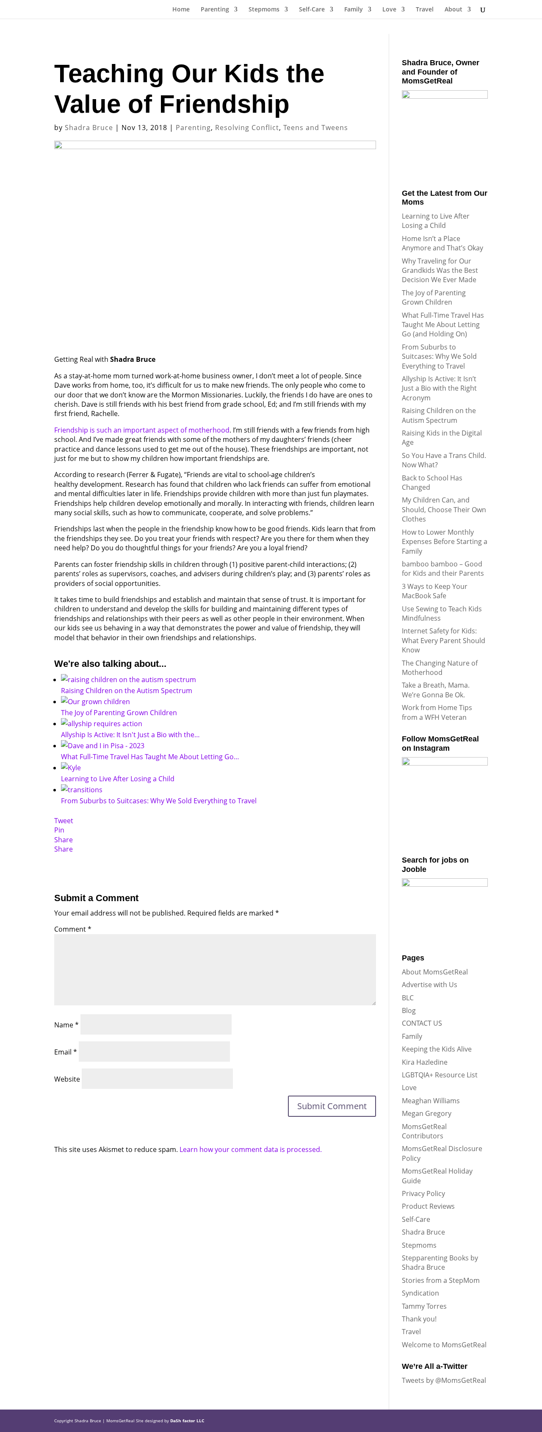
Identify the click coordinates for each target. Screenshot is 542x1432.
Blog (409, 1010)
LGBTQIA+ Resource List (440, 1075)
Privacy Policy (423, 1193)
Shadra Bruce (89, 127)
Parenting (215, 9)
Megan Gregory (426, 1113)
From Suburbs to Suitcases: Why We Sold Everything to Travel (439, 356)
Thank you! (419, 1319)
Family (353, 9)
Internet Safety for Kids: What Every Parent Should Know (443, 640)
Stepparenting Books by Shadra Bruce (440, 1262)
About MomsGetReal (435, 972)
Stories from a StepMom (441, 1280)
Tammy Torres (424, 1306)
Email (65, 1052)
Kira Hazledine (425, 1062)
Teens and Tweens (315, 127)
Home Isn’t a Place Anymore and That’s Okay (442, 243)
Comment (72, 929)
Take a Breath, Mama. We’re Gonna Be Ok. (436, 689)
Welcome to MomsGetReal (444, 1344)
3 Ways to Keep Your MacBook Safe (434, 591)
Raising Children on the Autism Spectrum (439, 415)
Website (67, 1079)
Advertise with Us (429, 984)
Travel (425, 9)
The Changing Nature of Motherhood (440, 667)
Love (389, 9)
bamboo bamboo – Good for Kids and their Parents (443, 568)
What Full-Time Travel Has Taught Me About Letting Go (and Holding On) (443, 325)
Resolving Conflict (247, 127)
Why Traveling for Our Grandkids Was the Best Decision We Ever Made (440, 270)
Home (181, 9)
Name (66, 1025)
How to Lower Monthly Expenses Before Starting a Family (444, 541)
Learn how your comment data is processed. (251, 1149)
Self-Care (312, 9)
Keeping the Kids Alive (437, 1049)
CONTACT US (422, 1023)
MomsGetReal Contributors (424, 1131)
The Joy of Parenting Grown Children (434, 297)
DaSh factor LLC (187, 1421)
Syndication (420, 1293)
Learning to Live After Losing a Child (436, 220)
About (453, 9)
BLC (408, 997)
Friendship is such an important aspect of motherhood (142, 430)
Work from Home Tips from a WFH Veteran (437, 712)
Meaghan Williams (431, 1100)
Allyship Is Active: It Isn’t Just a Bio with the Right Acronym (439, 388)
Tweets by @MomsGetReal (444, 1380)
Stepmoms (264, 9)
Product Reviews (428, 1206)
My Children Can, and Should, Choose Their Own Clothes (444, 509)
